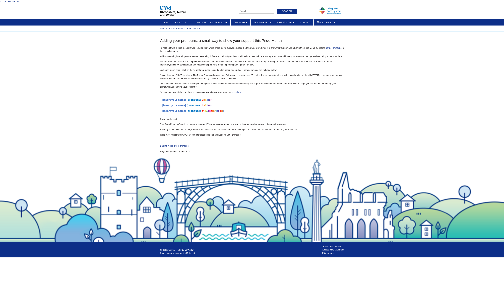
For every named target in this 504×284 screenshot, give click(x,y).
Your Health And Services (211, 22)
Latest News (285, 22)
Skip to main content (9, 1)
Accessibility (327, 22)
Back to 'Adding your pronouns (174, 146)
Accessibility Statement (333, 250)
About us (181, 22)
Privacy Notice (329, 253)
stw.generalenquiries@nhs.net (181, 253)
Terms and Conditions (332, 246)
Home (166, 22)
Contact (305, 22)
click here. (237, 92)
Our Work (241, 22)
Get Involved (262, 22)
